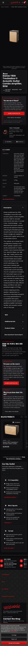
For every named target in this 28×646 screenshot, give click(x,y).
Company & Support (8, 596)
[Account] (22, 2)
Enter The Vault (8, 548)
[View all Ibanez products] (5, 73)
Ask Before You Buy (10, 497)
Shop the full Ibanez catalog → (15, 458)
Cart (25, 1)
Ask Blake (9, 141)
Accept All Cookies (14, 643)
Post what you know (14, 117)
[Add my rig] (19, 2)
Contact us (20, 141)
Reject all (14, 639)
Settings (14, 635)
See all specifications (9, 199)
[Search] (7, 2)
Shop (3, 581)
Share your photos (14, 113)
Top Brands (5, 574)
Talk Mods (7, 523)
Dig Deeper (5, 589)
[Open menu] (3, 2)
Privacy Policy (13, 631)
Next (25, 416)
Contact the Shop (11, 619)
